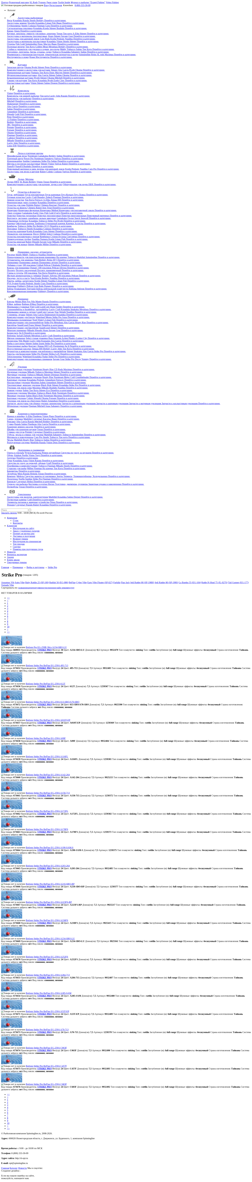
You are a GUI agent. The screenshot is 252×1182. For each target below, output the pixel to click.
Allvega (63, 268)
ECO (47, 226)
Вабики (26, 304)
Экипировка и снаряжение (31, 450)
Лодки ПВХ (13, 182)
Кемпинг (11, 476)
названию (23, 587)
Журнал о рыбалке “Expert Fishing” (88, 2)
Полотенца (12, 479)
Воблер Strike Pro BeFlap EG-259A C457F (46, 1066)
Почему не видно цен (23, 533)
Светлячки (72, 236)
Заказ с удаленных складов (26, 531)
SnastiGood (23, 325)
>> (8, 632)
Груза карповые (53, 194)
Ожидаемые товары (17, 562)
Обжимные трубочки (17, 221)
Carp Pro (92, 169)
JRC (9, 125)
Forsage (10, 130)
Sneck (78, 218)
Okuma (28, 67)
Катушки (22, 64)
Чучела (28, 452)
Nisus (53, 502)
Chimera (45, 205)
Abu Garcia (63, 70)
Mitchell (59, 78)
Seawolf (85, 218)
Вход (46, 5)
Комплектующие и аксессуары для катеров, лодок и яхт (34, 184)
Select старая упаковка (37, 338)
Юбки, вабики (14, 304)
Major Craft (69, 377)
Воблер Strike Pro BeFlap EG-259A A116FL (47, 756)
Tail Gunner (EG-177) (238, 582)
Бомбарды (12, 226)
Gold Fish (19, 114)
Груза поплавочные (35, 194)
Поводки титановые (26, 215)
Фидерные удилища (17, 372)
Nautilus (69, 39)
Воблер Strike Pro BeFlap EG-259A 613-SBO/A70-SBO (52, 702)
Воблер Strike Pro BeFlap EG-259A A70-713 (47, 1029)
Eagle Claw (59, 80)
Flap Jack (125, 582)
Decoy (36, 234)
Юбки (33, 304)
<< (8, 598)
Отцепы (11, 44)
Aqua (65, 317)
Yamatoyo (49, 158)
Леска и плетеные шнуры (30, 153)
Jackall (19, 335)
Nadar (45, 356)
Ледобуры (12, 473)
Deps (55, 442)
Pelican (47, 265)
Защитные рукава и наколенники (105, 484)
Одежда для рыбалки (17, 484)
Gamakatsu (43, 156)
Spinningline (31, 44)
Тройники (40, 223)
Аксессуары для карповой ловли (23, 39)
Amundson (12, 111)
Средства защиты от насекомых (40, 476)
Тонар (59, 33)
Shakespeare (13, 104)
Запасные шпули (15, 67)
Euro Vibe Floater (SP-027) (100, 582)
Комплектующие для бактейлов (22, 328)
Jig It (21, 333)
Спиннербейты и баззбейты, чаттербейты (27, 309)
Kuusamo (46, 341)
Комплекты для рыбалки (19, 98)
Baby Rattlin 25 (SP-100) (37, 582)
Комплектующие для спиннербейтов (25, 322)
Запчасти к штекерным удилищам (79, 403)
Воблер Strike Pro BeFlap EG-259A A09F (46, 738)
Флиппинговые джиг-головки (22, 202)
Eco (48, 390)
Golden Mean (42, 46)
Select (50, 234)
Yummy (85, 359)
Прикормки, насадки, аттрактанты (35, 252)
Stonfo (33, 20)
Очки (9, 460)
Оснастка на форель (17, 208)
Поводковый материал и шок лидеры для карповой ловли (36, 169)
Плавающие (20, 288)
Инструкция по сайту (23, 528)
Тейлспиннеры (14, 356)
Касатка (47, 419)
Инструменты (43, 57)
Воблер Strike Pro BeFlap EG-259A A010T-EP (48, 720)
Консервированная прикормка (22, 291)
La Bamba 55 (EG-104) (190, 582)
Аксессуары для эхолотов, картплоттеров (27, 497)
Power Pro (29, 158)
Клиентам (12, 525)
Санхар (50, 312)
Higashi (10, 114)
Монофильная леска (17, 156)
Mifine (46, 244)
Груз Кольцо (67, 194)
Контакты (18, 523)
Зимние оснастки (15, 200)
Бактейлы (12, 325)
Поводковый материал (98, 215)
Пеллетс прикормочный (49, 270)
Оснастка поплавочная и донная (23, 236)
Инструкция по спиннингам (27, 541)
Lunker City (82, 338)
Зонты (60, 476)
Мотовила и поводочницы (20, 437)
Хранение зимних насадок (20, 427)
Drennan (55, 374)
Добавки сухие (14, 265)
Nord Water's (38, 320)
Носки (51, 484)
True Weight (60, 312)
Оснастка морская (16, 242)
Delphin (30, 205)
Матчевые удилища (16, 374)
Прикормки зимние (29, 262)
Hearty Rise (80, 322)
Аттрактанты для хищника (20, 260)
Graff (49, 463)
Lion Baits (45, 39)
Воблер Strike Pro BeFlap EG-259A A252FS (47, 957)
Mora (20, 473)
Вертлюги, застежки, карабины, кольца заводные (31, 218)
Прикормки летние (49, 262)
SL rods (101, 54)
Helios (52, 354)
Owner (71, 218)
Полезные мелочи (16, 46)
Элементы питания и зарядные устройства (28, 502)
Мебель (20, 476)
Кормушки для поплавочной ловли (77, 210)
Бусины (62, 236)
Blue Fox (26, 301)
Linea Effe (12, 145)
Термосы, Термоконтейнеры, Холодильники (85, 476)
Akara (17, 31)
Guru (48, 25)
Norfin (25, 455)
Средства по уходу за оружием (76, 452)
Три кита (67, 33)
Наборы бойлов (77, 288)
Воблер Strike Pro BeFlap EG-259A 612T (45, 683)
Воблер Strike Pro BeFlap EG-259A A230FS (47, 920)
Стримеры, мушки (16, 314)
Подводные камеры (17, 499)
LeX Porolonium (56, 346)
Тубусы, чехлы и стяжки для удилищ (25, 434)
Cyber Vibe (81, 582)
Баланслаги (12, 333)
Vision (59, 41)
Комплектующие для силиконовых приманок (29, 359)
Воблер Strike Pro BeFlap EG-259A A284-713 (48, 975)
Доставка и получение (24, 536)
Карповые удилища (16, 380)
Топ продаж (19, 544)
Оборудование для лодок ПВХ (78, 184)
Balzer (65, 164)
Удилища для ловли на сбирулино (24, 401)
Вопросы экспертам (17, 554)
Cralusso (32, 25)
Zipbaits (27, 335)
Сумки (10, 424)
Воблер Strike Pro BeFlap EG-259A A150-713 (48, 793)
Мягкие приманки (16, 338)
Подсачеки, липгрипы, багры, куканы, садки (29, 52)
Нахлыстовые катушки (18, 83)
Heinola (34, 473)
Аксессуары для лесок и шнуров (23, 171)
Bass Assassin (55, 338)
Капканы (37, 452)
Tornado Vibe (7, 585)
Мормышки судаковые (18, 307)
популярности (40, 587)
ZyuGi (57, 213)
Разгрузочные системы (18, 442)
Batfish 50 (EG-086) (58, 582)
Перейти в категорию (55, 20)
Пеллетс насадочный (26, 270)
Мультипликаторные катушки (22, 75)
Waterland (41, 317)
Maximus (109, 54)
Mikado (10, 140)
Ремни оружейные (51, 452)
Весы (9, 20)
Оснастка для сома (16, 205)
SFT (55, 260)
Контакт (53, 205)
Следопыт (37, 419)
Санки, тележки (15, 419)
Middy (63, 49)
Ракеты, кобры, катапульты (20, 281)
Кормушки (12, 210)
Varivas (58, 158)
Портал (4, 2)
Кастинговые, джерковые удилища (24, 377)
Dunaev (34, 268)
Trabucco (71, 49)
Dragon (54, 83)
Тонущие (31, 288)
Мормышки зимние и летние (21, 312)
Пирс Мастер (44, 44)
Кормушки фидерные (29, 210)
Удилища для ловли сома (19, 388)
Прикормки (13, 262)
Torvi (38, 455)
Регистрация (55, 5)
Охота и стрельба (15, 452)
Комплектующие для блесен (21, 317)
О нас (16, 520)
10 (8, 627)
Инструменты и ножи (18, 57)
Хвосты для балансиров (19, 354)
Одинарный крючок (55, 223)
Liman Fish (50, 23)
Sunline (26, 161)
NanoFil (11, 166)
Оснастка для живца (17, 244)
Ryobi (35, 67)
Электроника (24, 494)
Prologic (61, 39)
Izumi (42, 343)
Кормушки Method (49, 210)
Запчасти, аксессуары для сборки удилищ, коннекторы (34, 403)
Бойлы (10, 288)
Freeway (39, 200)
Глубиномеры (14, 25)
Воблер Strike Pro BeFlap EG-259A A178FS (47, 829)
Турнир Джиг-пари (47, 2)
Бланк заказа (13, 560)
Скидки (17, 546)
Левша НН (56, 200)
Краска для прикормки (18, 268)
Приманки (23, 299)
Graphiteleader (82, 377)
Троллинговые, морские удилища (23, 385)
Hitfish (43, 234)
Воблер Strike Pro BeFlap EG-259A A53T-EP (47, 1011)
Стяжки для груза (15, 432)
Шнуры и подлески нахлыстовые (23, 164)
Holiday (47, 421)
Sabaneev (76, 52)
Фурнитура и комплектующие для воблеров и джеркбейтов (36, 351)
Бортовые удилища (16, 398)
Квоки (10, 31)
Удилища (22, 367)
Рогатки (11, 254)
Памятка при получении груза (28, 549)
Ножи (32, 57)
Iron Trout (47, 208)
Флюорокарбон (14, 161)
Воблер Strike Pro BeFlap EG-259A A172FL (47, 811)
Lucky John (55, 96)
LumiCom (45, 307)
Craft (29, 499)
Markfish (81, 257)
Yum (36, 260)
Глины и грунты (15, 273)
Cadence (11, 138)
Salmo (79, 49)
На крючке (62, 257)
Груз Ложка (80, 194)
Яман (59, 23)
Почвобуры (12, 487)
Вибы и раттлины (16, 343)
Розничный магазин (19, 2)
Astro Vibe (20, 582)
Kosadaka (18, 20)
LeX (57, 354)
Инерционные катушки (18, 72)
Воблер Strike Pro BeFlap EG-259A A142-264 (48, 774)
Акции (10, 557)
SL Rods (34, 2)
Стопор (54, 236)
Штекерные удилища (17, 406)
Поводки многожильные (74, 215)
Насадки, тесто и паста (18, 278)
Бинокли (11, 481)
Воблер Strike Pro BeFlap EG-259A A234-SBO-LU (50, 938)
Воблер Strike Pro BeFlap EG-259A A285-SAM (48, 993)
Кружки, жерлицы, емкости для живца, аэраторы (31, 33)
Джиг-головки (14, 213)
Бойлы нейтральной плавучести (52, 288)
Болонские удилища (17, 393)
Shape (53, 307)
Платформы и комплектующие (22, 466)
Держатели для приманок (19, 234)
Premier (10, 127)
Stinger (53, 28)
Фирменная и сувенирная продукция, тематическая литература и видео (42, 54)
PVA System (13, 283)
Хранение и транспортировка (32, 413)
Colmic (50, 171)
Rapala (26, 20)
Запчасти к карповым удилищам (112, 403)
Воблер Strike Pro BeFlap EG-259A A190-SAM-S (49, 847)
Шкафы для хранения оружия (21, 429)
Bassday (41, 197)
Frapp (32, 325)
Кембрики (45, 236)
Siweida (31, 23)
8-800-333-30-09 (82, 5)
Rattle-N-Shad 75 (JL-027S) (214, 582)
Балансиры (12, 341)
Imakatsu (75, 309)
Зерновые (12, 286)
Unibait (40, 265)
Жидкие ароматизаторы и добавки (24, 275)
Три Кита (30, 46)
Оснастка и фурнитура (29, 192)
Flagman (41, 25)
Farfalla (116, 582)
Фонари (11, 505)
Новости (11, 552)
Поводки (11, 215)
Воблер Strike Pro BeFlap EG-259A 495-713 (47, 665)
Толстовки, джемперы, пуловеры (71, 484)
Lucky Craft (31, 197)
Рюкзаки (11, 421)
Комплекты (23, 90)
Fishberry (22, 286)
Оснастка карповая (16, 231)
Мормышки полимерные (19, 320)
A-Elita (76, 33)
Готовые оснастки (16, 197)
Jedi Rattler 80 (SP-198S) (166, 582)
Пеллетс (11, 270)
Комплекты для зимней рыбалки (23, 96)
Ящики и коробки (16, 416)
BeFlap (72, 582)
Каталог (14, 1168)
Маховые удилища (16, 395)
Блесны (10, 301)
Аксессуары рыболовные (30, 18)
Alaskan (18, 455)
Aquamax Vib (7, 582)
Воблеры (11, 335)
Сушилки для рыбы (17, 468)
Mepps (18, 301)
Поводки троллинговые (49, 215)
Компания (12, 518)
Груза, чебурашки (15, 194)
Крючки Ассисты (75, 223)
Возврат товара (20, 539)
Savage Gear (67, 36)
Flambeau (37, 416)
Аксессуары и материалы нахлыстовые (26, 41)
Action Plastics (69, 338)
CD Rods (58, 369)
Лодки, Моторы (26, 179)
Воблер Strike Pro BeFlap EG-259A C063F (46, 1048)
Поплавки (12, 228)
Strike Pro (46, 161)
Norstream (33, 156)
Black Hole (46, 385)
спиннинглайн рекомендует (60, 587)
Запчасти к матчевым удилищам (145, 403)
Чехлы (10, 440)
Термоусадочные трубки (19, 239)
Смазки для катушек (17, 80)
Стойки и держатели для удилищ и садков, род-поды (33, 49)
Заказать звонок (9, 513)
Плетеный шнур (15, 158)
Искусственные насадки (19, 348)
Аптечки (11, 458)
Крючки (11, 223)
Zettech (49, 197)
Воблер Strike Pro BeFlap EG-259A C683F (46, 1084)
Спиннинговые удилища (19, 369)
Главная (5, 1168)
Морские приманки (17, 330)
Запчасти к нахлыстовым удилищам (180, 403)
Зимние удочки (14, 390)
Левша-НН (37, 348)
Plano (52, 416)
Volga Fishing (112, 2)
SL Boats (24, 182)
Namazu (35, 72)
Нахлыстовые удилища (18, 382)
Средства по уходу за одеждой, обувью (26, 463)
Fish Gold (20, 44)
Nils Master (36, 301)
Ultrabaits (56, 265)
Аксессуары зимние (17, 23)
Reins (94, 54)
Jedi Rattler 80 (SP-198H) (142, 582)
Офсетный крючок (25, 223)
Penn (47, 67)
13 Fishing (12, 119)
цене (30, 587)
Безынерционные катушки (20, 78)
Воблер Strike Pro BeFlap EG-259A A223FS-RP (49, 902)
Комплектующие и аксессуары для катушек (28, 70)
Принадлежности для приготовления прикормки (31, 257)
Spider (59, 307)
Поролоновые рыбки (17, 346)
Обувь (10, 455)
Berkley (40, 20)
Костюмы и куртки (38, 484)
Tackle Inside (64, 2)
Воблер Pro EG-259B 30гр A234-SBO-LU (46, 647)
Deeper (77, 497)
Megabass (53, 46)
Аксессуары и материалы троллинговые (27, 36)
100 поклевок (29, 265)
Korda (46, 28)
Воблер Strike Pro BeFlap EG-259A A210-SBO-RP (50, 884)
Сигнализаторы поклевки (20, 28)
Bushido (61, 28)
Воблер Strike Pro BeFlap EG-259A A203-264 (48, 866)
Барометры (12, 471)
